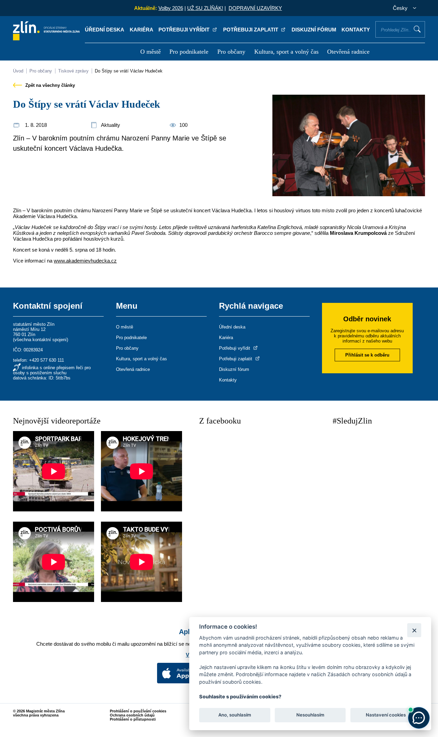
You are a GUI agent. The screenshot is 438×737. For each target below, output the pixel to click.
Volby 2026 (170, 8)
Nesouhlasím (310, 715)
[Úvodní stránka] (46, 38)
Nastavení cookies (386, 715)
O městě (150, 51)
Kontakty (356, 29)
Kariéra (141, 29)
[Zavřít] (414, 630)
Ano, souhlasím (234, 715)
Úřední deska (104, 29)
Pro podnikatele (188, 51)
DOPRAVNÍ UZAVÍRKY (255, 8)
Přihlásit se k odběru (367, 355)
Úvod (18, 70)
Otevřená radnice (348, 51)
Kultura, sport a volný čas (286, 51)
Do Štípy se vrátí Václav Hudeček (129, 70)
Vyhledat (417, 29)
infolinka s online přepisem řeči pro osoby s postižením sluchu (52, 370)
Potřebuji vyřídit (184, 29)
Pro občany (231, 51)
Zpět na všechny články (49, 85)
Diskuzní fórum (314, 29)
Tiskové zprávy (73, 70)
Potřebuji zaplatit (251, 29)
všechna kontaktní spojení (40, 339)
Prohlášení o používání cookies (138, 711)
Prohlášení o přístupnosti (133, 719)
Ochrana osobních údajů (132, 715)
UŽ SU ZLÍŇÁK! (205, 8)
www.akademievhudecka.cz (85, 261)
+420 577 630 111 (46, 360)
